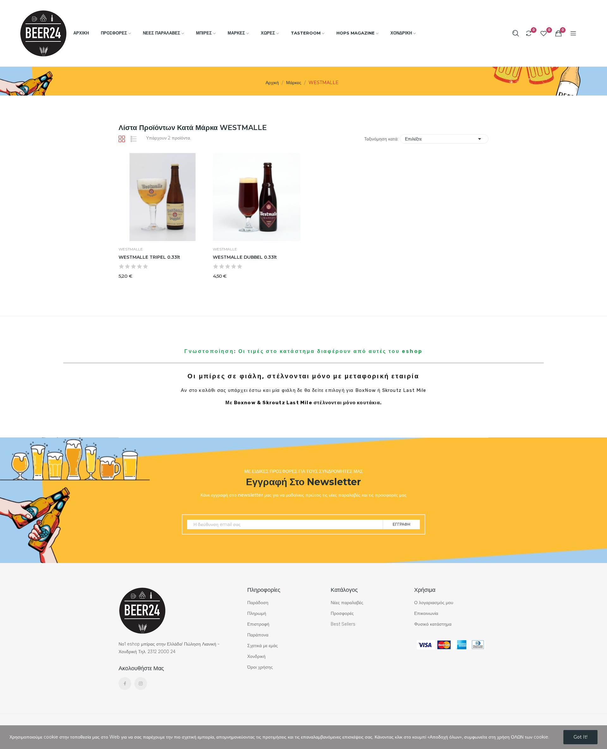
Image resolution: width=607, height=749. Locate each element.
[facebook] (125, 683)
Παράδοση (257, 602)
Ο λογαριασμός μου (433, 602)
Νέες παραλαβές (347, 602)
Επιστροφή (258, 624)
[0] (528, 33)
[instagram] (140, 683)
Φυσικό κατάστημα (432, 624)
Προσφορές (342, 613)
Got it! (580, 737)
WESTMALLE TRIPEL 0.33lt (149, 257)
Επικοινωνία (426, 613)
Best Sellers (343, 624)
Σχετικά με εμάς (262, 645)
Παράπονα (257, 635)
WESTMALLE (131, 249)
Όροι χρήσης (260, 667)
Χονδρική (256, 656)
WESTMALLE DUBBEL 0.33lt (245, 257)
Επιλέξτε (444, 139)
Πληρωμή (256, 613)
